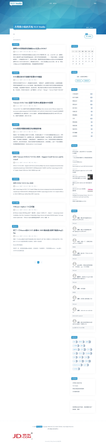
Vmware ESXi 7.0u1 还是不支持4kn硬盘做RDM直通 (33, 103)
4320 (31, 79)
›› (41, 262)
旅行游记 (82, 108)
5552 (31, 209)
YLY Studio (16, 3)
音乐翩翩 (82, 132)
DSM (87, 357)
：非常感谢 (79, 290)
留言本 (54, 3)
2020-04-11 (24, 209)
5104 (31, 51)
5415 (31, 105)
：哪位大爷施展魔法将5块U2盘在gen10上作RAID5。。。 (82, 232)
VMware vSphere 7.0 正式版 (23, 207)
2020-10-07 (24, 162)
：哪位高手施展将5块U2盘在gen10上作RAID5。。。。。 (82, 220)
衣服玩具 (82, 111)
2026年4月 (74, 46)
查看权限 (86, 80)
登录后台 (79, 80)
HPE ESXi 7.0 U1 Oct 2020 (23, 183)
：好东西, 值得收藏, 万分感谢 (82, 301)
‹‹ (35, 262)
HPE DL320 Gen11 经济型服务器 (79, 189)
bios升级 (89, 353)
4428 (31, 236)
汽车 (82, 118)
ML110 (81, 353)
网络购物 (82, 122)
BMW (88, 361)
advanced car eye (77, 365)
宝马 (81, 361)
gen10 (86, 365)
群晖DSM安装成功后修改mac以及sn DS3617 (30, 48)
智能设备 (82, 125)
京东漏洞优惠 (76, 391)
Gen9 (75, 353)
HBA (75, 341)
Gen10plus (76, 368)
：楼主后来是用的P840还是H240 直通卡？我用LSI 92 (82, 325)
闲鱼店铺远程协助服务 (78, 388)
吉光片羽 (59, 441)
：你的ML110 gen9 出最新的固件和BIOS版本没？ (83, 279)
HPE (83, 349)
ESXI (90, 349)
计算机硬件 (16, 44)
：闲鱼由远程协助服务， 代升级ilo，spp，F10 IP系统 (82, 268)
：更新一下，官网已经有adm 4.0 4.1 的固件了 (82, 244)
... (14, 33)
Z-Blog (51, 441)
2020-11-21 (24, 105)
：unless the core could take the (82, 313)
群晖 (81, 357)
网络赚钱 (82, 115)
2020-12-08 (24, 51)
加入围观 (88, 35)
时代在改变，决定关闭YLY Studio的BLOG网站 (82, 152)
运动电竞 (82, 136)
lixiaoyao (17, 51)
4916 (31, 131)
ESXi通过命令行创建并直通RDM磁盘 (27, 77)
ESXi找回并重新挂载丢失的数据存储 (27, 129)
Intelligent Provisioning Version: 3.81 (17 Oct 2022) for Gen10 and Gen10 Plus (82, 195)
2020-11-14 (24, 131)
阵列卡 (81, 341)
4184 (31, 186)
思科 (83, 345)
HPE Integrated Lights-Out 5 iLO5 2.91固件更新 (82, 170)
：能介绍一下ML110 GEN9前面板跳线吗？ (83, 256)
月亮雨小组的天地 (77, 383)
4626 (31, 162)
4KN (75, 357)
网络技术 (82, 101)
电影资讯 (82, 129)
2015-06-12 (24, 236)
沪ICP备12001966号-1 (53, 429)
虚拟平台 (76, 349)
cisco (75, 361)
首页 (51, 3)
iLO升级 (76, 345)
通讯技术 (15, 226)
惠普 (88, 341)
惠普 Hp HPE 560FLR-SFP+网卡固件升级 (82, 183)
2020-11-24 (24, 79)
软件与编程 (16, 202)
